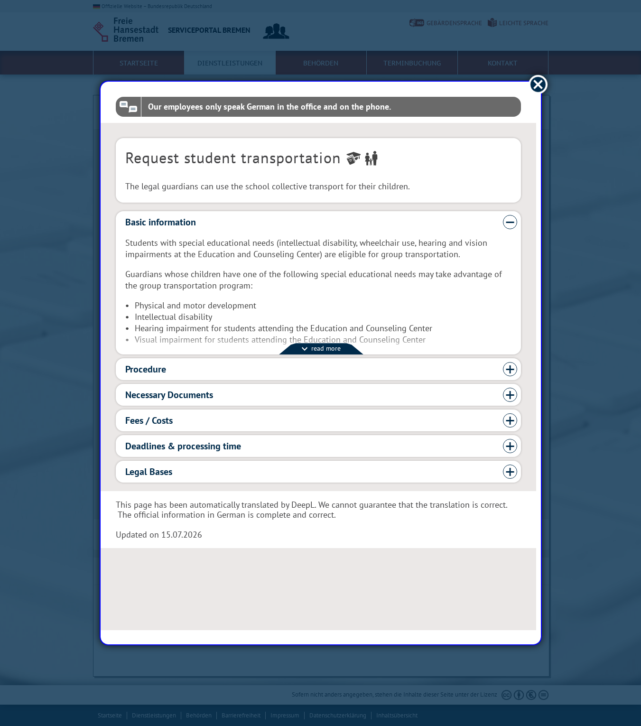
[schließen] (537, 84)
